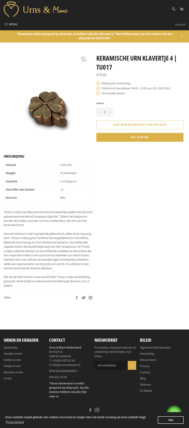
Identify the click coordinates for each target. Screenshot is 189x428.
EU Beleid (146, 391)
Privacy (145, 366)
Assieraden (11, 347)
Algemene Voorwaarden (155, 347)
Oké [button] (170, 420)
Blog (143, 378)
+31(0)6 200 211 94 (63, 360)
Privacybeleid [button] (15, 422)
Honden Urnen (13, 353)
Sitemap (145, 384)
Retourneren (148, 360)
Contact (145, 372)
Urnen (8, 378)
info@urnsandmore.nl (66, 365)
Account (180, 25)
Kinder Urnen (12, 366)
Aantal (100, 103)
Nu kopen (140, 137)
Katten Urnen (12, 360)
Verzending (147, 353)
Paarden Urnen (13, 372)
